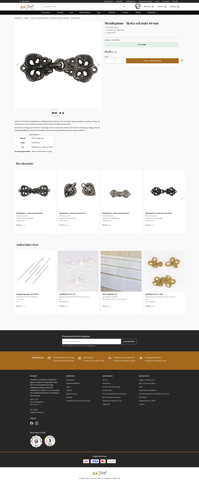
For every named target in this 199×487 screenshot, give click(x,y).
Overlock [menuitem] (60, 13)
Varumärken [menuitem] (119, 1)
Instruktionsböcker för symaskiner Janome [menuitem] (154, 394)
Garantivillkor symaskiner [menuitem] (148, 390)
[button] (162, 7)
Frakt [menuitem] (141, 387)
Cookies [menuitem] (141, 404)
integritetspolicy (91, 345)
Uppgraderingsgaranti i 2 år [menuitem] (112, 401)
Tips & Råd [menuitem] (175, 1)
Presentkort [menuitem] (143, 397)
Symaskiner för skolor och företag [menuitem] (78, 401)
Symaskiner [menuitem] (46, 13)
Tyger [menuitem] (99, 13)
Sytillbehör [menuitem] (112, 13)
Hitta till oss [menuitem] (107, 383)
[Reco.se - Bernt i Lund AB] (137, 7)
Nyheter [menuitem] (138, 13)
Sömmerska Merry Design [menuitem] (145, 1)
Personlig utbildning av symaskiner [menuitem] (115, 394)
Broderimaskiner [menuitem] (85, 13)
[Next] (98, 65)
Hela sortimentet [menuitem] (108, 1)
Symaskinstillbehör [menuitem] (73, 383)
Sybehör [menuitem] (69, 390)
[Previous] (18, 65)
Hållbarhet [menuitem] (106, 404)
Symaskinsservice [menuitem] (130, 1)
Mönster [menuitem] (125, 13)
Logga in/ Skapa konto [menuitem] (147, 380)
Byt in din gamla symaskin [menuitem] (111, 397)
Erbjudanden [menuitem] (151, 13)
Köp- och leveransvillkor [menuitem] (147, 383)
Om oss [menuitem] (157, 1)
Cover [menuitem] (71, 13)
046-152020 (25, 1)
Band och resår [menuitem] (71, 394)
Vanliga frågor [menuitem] (107, 390)
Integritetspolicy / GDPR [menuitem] (147, 401)
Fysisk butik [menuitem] (166, 1)
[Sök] (124, 6)
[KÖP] (152, 60)
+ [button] (122, 61)
